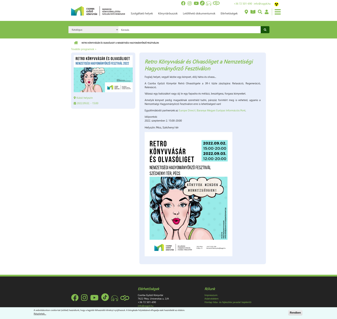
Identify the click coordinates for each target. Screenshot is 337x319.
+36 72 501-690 (243, 3)
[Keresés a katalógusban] (259, 12)
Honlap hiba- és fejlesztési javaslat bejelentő (227, 302)
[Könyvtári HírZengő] (252, 12)
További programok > (84, 49)
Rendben (295, 312)
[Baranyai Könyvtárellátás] (246, 12)
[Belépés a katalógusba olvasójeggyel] (266, 12)
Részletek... (40, 313)
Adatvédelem (211, 298)
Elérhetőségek (229, 13)
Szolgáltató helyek (142, 13)
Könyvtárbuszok (168, 13)
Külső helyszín (85, 97)
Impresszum (210, 295)
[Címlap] (98, 10)
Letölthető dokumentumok (199, 13)
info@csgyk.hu (262, 3)
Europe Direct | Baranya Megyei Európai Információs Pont (212, 110)
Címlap (76, 42)
